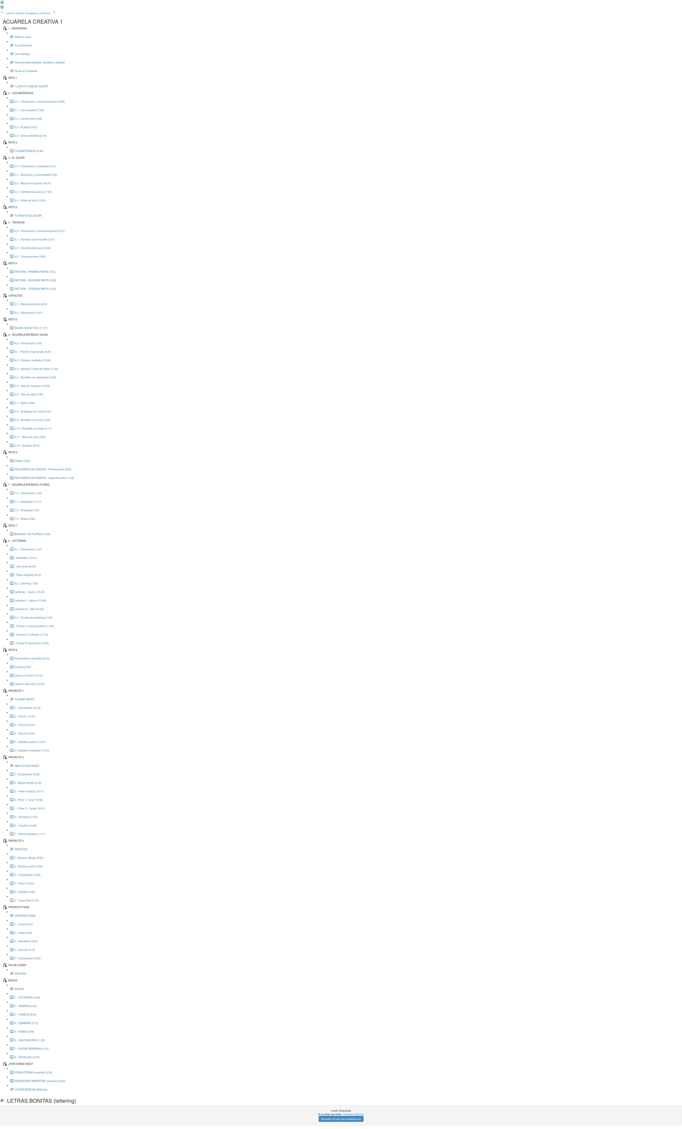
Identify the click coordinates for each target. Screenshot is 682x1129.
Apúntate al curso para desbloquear (341, 1119)
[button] (2, 3)
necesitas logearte (353, 1114)
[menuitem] (2, 8)
